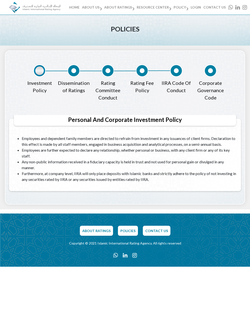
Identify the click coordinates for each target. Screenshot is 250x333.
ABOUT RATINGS (118, 7)
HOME (74, 7)
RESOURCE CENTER (153, 7)
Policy (180, 7)
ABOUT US (91, 7)
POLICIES (127, 231)
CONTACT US (214, 7)
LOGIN (196, 7)
